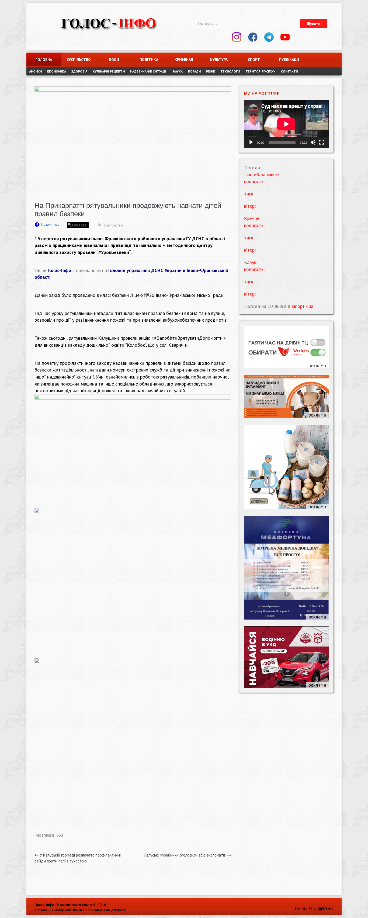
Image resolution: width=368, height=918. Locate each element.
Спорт (254, 59)
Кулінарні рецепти (109, 71)
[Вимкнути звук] (313, 142)
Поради (194, 71)
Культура (219, 59)
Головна (44, 59)
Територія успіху (260, 71)
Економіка (56, 71)
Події (114, 59)
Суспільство (79, 59)
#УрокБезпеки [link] (113, 252)
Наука (178, 71)
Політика (149, 59)
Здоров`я (79, 71)
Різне (210, 71)
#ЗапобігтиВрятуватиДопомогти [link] (188, 338)
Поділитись (50, 224)
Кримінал (184, 59)
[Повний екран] (321, 142)
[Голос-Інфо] (108, 23)
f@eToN (325, 908)
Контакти (289, 71)
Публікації (289, 59)
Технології (230, 71)
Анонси (35, 71)
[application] (286, 124)
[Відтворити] (251, 142)
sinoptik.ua (302, 306)
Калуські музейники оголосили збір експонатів (185, 855)
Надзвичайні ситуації (149, 71)
